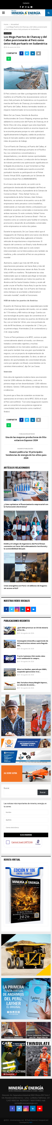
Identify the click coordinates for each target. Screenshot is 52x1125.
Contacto (26, 3)
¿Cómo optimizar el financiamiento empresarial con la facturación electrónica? (26, 505)
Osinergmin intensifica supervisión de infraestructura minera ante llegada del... (32, 643)
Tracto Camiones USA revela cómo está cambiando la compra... (31, 657)
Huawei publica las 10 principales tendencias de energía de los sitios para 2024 (26, 455)
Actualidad (7, 33)
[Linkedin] (33, 1108)
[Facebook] (12, 1108)
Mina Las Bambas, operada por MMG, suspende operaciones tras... (32, 670)
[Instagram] (26, 1108)
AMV (30, 1122)
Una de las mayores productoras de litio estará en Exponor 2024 (26, 438)
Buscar (6, 788)
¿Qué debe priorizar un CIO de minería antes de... (32, 628)
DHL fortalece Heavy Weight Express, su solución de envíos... (32, 683)
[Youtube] (39, 1108)
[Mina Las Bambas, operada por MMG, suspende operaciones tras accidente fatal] (10, 672)
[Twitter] (19, 1108)
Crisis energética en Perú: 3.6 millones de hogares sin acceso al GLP (25, 587)
